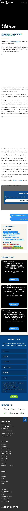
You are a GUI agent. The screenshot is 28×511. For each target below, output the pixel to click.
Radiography (12, 235)
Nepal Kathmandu (7, 248)
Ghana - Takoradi (6, 436)
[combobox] (14, 372)
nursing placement (14, 41)
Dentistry (17, 237)
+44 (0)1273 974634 (6, 492)
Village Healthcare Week (18, 239)
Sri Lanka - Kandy (6, 424)
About (3, 471)
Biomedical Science (7, 233)
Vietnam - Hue (5, 428)
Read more (14, 279)
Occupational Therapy (8, 237)
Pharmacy (5, 235)
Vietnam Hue (11, 35)
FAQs (2, 483)
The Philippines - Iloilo (8, 246)
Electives (4, 441)
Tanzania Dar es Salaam (17, 248)
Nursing (4, 35)
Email (2, 494)
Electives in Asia (17, 180)
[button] (25, 3)
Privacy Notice (5, 501)
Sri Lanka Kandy (6, 244)
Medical (10, 231)
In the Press (4, 481)
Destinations (5, 421)
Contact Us (5, 489)
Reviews (3, 476)
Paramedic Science (7, 239)
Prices (3, 474)
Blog (2, 478)
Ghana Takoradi (15, 244)
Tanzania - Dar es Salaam (8, 433)
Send (14, 396)
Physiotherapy (16, 233)
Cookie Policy (5, 499)
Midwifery (5, 231)
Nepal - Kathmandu (6, 431)
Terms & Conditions (6, 496)
